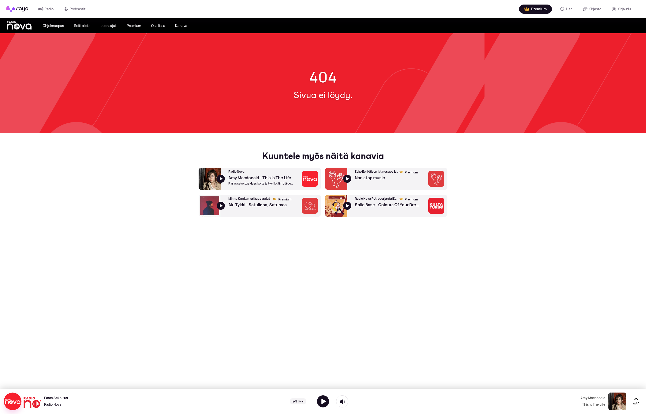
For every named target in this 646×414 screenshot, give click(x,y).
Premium (134, 25)
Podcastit (78, 9)
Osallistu (158, 25)
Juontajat (109, 25)
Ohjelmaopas (53, 25)
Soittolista (82, 25)
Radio (48, 9)
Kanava (181, 25)
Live (300, 401)
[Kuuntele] (323, 401)
